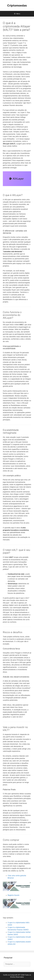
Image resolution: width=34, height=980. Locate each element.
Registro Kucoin (13, 895)
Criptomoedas (17, 5)
